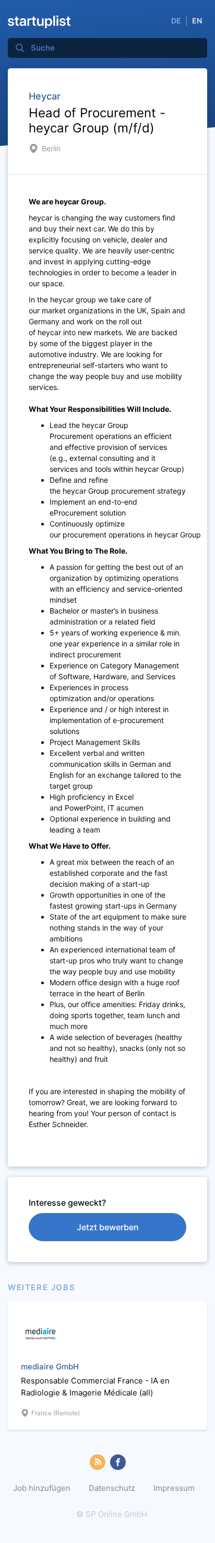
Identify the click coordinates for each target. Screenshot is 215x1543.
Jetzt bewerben (108, 1227)
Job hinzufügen (41, 1488)
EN (197, 20)
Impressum (174, 1488)
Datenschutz (112, 1488)
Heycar (45, 96)
